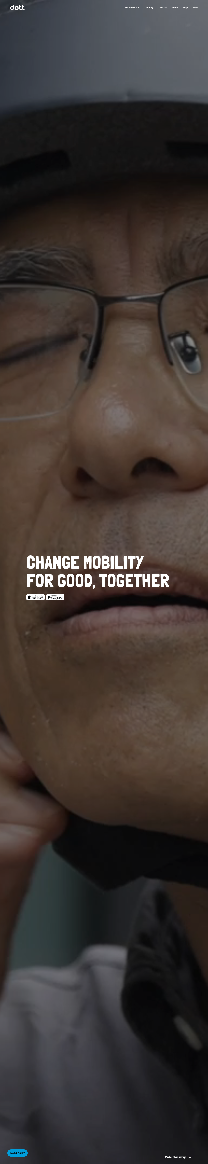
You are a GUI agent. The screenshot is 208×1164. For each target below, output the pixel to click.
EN (194, 7)
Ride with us (132, 7)
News (174, 7)
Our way (148, 7)
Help (185, 7)
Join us (162, 7)
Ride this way (175, 1157)
